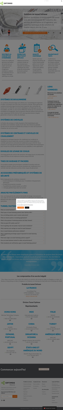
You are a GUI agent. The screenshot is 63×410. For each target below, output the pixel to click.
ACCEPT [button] (27, 207)
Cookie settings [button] (20, 207)
